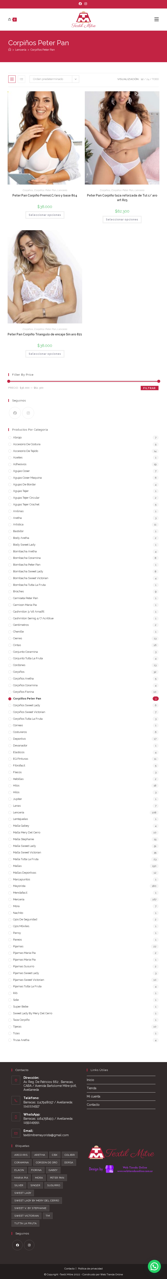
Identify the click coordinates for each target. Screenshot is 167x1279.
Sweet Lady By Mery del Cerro (32, 1013)
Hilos (16, 785)
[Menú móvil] (156, 19)
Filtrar (149, 388)
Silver (18, 1185)
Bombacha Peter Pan (26, 564)
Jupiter (17, 799)
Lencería (62, 190)
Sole (16, 999)
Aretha (17, 518)
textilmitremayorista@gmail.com (46, 1135)
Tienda (91, 1088)
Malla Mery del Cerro (26, 832)
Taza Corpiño (21, 1019)
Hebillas (18, 779)
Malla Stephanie (23, 839)
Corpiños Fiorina (23, 691)
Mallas (17, 866)
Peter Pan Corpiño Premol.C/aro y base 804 (44, 195)
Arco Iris (20, 1154)
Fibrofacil (19, 765)
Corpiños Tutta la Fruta (28, 718)
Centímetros (21, 624)
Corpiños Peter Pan (42, 49)
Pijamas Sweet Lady (26, 973)
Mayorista (19, 886)
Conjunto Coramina (25, 651)
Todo (155, 79)
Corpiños (28, 190)
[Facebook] (81, 4)
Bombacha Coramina (27, 558)
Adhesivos (19, 464)
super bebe (20, 1006)
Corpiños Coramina (25, 685)
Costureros (20, 732)
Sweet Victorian (26, 1215)
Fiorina (36, 1170)
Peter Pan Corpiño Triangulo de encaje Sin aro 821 (45, 334)
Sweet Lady (22, 1192)
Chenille (18, 631)
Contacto (93, 1104)
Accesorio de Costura (26, 444)
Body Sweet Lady (24, 544)
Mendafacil (20, 892)
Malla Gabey (21, 825)
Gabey (53, 1170)
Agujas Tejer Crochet (26, 504)
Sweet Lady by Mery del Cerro (36, 1200)
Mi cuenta (93, 1096)
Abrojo (17, 437)
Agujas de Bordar (24, 484)
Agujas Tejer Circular (26, 497)
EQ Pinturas (20, 758)
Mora (16, 906)
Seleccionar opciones (45, 214)
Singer (35, 1185)
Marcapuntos (21, 879)
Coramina (21, 1162)
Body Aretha (21, 538)
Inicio (90, 1080)
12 (142, 79)
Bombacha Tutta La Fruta (29, 584)
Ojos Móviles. (21, 926)
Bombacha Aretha (25, 551)
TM (48, 1215)
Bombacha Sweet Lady (28, 571)
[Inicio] (9, 49)
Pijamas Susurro (23, 966)
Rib (15, 993)
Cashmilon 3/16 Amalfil (28, 611)
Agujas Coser (21, 471)
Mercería (18, 899)
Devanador (20, 745)
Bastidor (18, 531)
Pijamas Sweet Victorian (28, 979)
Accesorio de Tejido (25, 451)
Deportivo (19, 738)
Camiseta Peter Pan (25, 598)
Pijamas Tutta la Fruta (27, 986)
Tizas (16, 1033)
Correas (18, 725)
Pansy (17, 932)
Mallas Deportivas (24, 872)
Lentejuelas (20, 819)
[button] (154, 1266)
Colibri (70, 1154)
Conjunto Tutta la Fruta (28, 658)
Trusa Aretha (21, 1040)
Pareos (17, 939)
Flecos (17, 772)
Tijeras (17, 1026)
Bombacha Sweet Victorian (30, 578)
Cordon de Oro (46, 1162)
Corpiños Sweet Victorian (29, 712)
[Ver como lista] (21, 79)
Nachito (18, 912)
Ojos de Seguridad (25, 919)
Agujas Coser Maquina (27, 477)
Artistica (18, 524)
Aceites (17, 457)
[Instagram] (85, 4)
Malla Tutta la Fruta (25, 859)
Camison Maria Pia (25, 604)
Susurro (53, 1185)
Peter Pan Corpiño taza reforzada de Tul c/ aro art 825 (122, 198)
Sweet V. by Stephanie (30, 1208)
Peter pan (57, 1177)
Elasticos (18, 752)
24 (147, 79)
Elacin (19, 1170)
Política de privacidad (90, 1268)
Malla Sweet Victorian (27, 852)
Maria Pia (21, 1177)
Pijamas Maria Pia (24, 952)
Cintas (17, 645)
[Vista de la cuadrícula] (12, 79)
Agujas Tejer (21, 491)
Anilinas (18, 511)
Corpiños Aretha (23, 678)
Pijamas (18, 946)
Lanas (17, 805)
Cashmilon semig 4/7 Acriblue (33, 618)
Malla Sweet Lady (24, 846)
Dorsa (68, 1162)
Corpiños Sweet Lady (26, 705)
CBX (54, 1154)
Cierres (17, 638)
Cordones (19, 665)
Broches (18, 591)
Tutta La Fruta (25, 1223)
